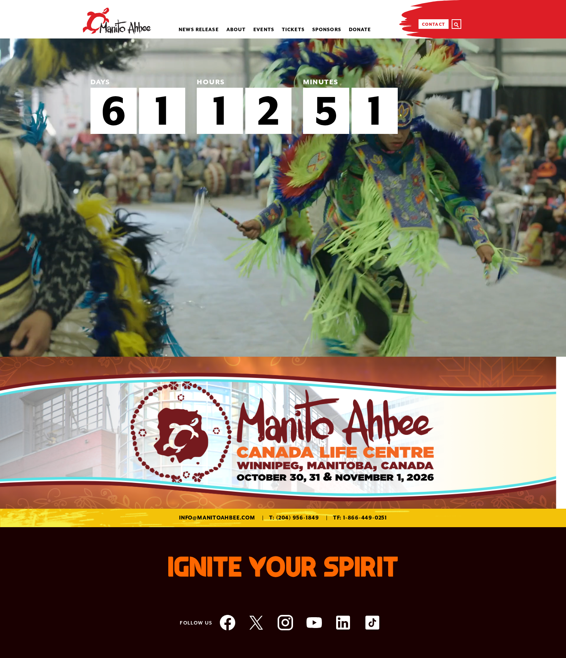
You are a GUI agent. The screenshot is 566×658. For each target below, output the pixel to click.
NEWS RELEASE (198, 29)
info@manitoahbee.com (217, 518)
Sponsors (326, 29)
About (236, 29)
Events (263, 29)
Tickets (293, 29)
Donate (360, 29)
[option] (283, 197)
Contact (433, 24)
